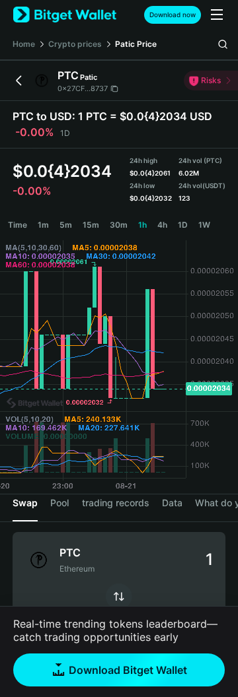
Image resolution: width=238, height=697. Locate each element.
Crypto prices (75, 44)
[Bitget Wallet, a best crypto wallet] (64, 15)
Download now (172, 14)
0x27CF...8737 (83, 88)
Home (24, 44)
